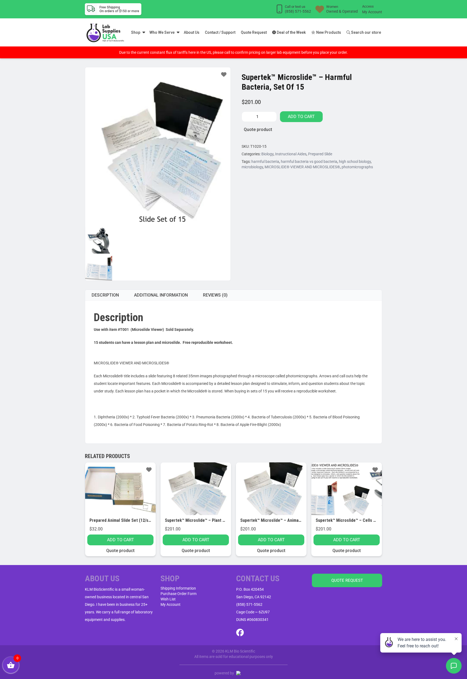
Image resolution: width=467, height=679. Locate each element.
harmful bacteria (265, 161)
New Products (328, 32)
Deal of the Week (291, 32)
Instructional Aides (290, 154)
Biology (267, 154)
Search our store (365, 32)
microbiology (252, 167)
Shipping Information (178, 588)
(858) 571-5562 (249, 604)
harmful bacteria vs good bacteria (309, 161)
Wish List (168, 599)
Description (105, 295)
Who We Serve (162, 32)
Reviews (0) (215, 295)
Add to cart (301, 116)
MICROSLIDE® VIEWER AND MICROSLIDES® (302, 167)
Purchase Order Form (178, 593)
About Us (191, 32)
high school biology (355, 161)
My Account (372, 12)
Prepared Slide (320, 154)
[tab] (105, 295)
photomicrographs (357, 167)
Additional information (161, 295)
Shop (135, 32)
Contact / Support (220, 32)
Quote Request (254, 32)
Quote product (258, 129)
